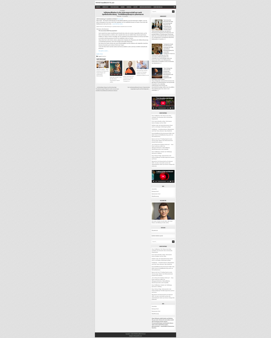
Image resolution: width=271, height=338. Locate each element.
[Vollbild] (172, 108)
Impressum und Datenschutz (145, 7)
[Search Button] (174, 7)
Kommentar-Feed (156, 193)
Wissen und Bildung (114, 7)
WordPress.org (155, 196)
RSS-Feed (119, 16)
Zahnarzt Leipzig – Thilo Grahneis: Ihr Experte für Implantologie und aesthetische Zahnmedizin (102, 73)
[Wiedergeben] (153, 108)
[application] (163, 103)
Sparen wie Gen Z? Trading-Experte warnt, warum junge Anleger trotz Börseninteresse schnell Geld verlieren (162, 140)
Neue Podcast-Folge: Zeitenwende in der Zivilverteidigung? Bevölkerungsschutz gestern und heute (163, 157)
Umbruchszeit (105, 7)
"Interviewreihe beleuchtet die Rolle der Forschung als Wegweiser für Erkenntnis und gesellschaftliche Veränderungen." (168, 24)
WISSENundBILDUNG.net (105, 2)
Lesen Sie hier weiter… (117, 24)
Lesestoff (135, 7)
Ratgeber (122, 7)
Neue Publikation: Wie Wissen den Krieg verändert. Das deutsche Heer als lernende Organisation (162, 117)
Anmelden (154, 189)
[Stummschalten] (170, 108)
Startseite (98, 7)
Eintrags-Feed (155, 191)
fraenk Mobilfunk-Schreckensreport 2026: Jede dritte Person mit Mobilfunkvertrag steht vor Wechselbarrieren (163, 135)
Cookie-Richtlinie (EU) (158, 7)
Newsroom (120, 18)
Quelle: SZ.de (99, 54)
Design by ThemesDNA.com (135, 335)
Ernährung (129, 7)
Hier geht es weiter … (104, 50)
